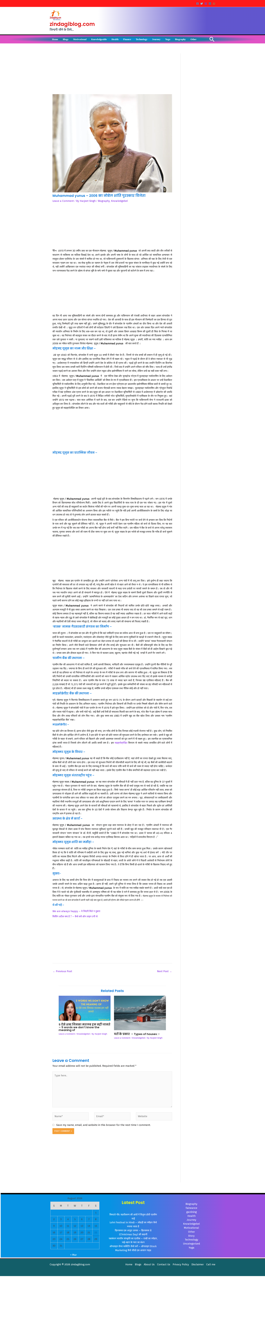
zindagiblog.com (72, 24)
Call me (210, 1264)
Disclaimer (197, 1264)
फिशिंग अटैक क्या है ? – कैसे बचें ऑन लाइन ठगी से (75, 916)
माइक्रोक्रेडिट (121, 742)
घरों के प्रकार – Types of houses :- (137, 1034)
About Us (149, 1264)
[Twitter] (201, 3)
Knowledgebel (119, 200)
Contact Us (163, 1264)
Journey (191, 1219)
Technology (191, 1239)
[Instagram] (206, 3)
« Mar (73, 1254)
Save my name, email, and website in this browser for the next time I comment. (103, 1124)
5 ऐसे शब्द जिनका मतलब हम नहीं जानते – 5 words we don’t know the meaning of (84, 1027)
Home (128, 1264)
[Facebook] (197, 3)
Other (191, 1231)
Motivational (191, 1227)
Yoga (191, 1247)
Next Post (164, 971)
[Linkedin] (210, 3)
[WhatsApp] (214, 3)
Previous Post (62, 971)
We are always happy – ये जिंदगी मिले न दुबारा (76, 911)
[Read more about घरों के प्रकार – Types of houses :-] (140, 1012)
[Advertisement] (112, 73)
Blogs (138, 1264)
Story (191, 1235)
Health (191, 1215)
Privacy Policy (181, 1264)
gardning (191, 1211)
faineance (191, 1207)
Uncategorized (191, 1243)
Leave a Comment (63, 200)
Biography (104, 200)
